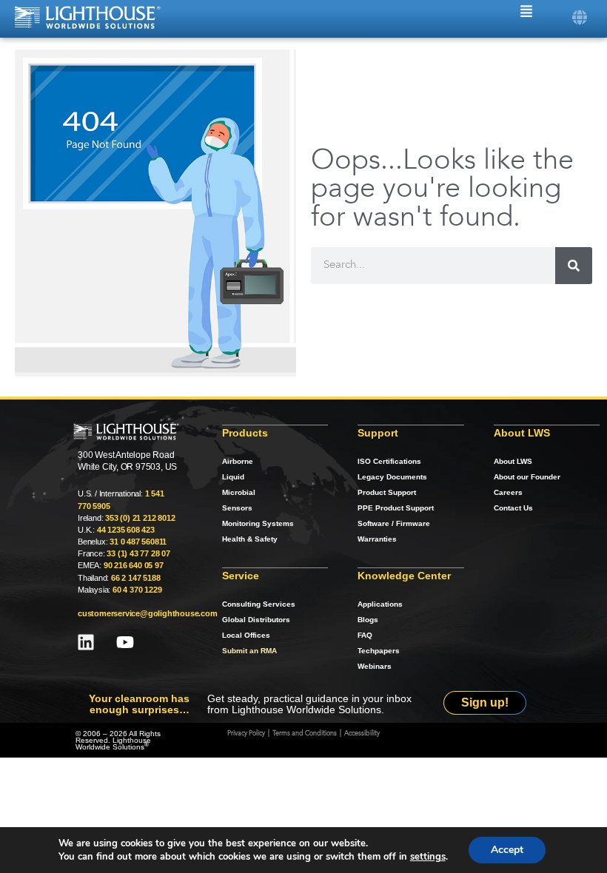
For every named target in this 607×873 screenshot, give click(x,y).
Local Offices (246, 635)
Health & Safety (250, 539)
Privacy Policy (246, 733)
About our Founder (527, 477)
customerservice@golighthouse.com (148, 613)
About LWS (513, 461)
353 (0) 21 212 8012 (140, 517)
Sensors (237, 508)
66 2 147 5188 (135, 577)
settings (428, 856)
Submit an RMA (249, 651)
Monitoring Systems (258, 523)
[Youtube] (125, 642)
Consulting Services (258, 604)
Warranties (377, 539)
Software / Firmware (394, 523)
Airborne (237, 461)
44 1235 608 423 (126, 529)
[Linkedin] (86, 642)
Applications (380, 604)
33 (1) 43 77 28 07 (138, 553)
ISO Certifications (389, 461)
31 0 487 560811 (138, 541)
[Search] (573, 265)
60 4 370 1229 (137, 589)
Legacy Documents (392, 477)
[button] (579, 17)
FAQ (365, 635)
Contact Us (513, 508)
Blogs (368, 620)
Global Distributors (256, 620)
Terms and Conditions (304, 733)
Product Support (387, 492)
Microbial (238, 492)
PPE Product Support (396, 508)
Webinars (375, 666)
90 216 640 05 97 (134, 565)
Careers (508, 492)
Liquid (233, 477)
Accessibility (362, 733)
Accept (507, 850)
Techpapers (379, 651)
